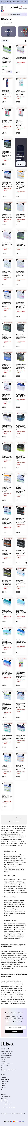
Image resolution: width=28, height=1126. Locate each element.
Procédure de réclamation (7, 1063)
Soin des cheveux (5, 1081)
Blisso (6, 1113)
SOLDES (3, 1087)
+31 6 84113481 (7, 1097)
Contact (3, 1068)
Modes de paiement (5, 1057)
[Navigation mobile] (2, 7)
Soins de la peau (5, 1079)
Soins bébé (3, 1083)
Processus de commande (6, 1055)
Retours (3, 1061)
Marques (3, 1085)
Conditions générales (6, 1053)
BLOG (2, 1089)
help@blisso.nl (6, 1099)
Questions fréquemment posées (8, 1070)
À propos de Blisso (5, 1065)
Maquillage (3, 1077)
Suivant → (16, 821)
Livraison (3, 1059)
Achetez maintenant (21, 163)
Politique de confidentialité (7, 1051)
